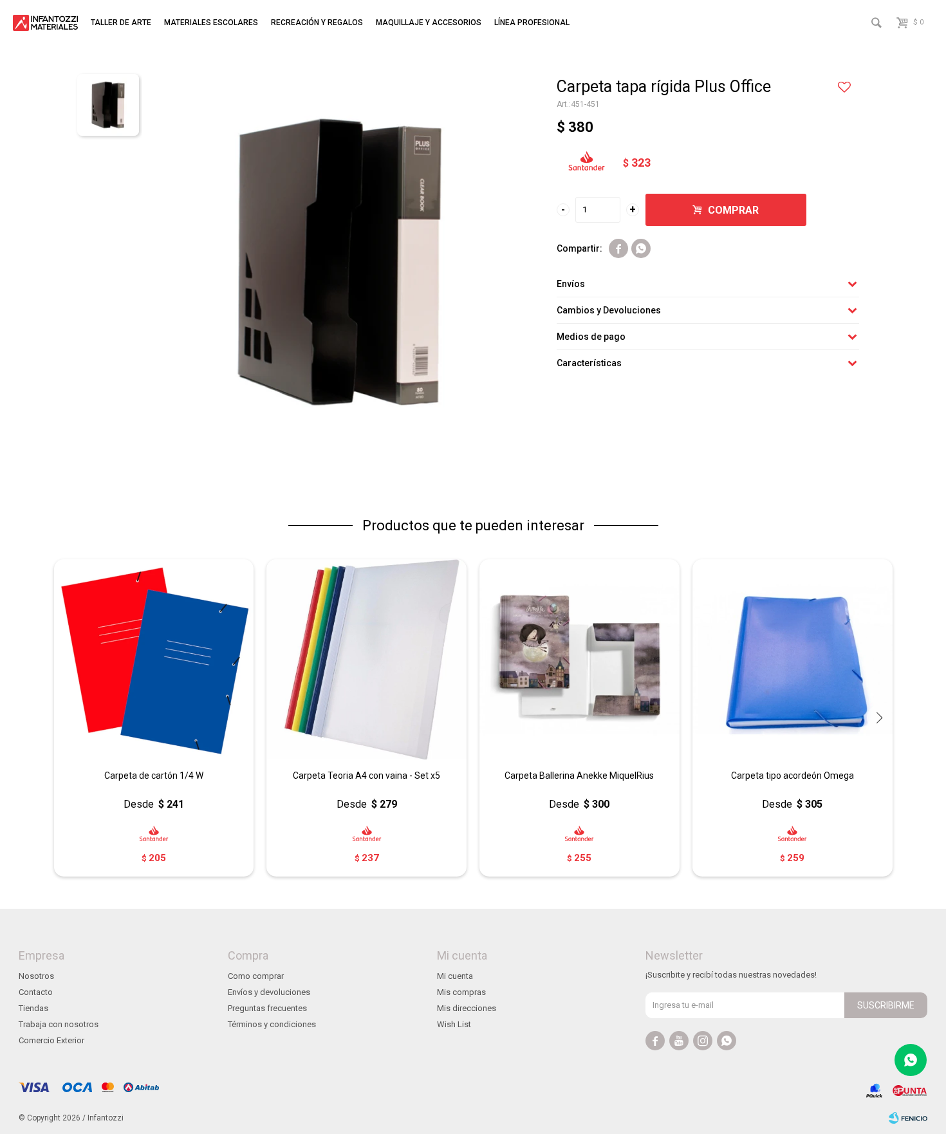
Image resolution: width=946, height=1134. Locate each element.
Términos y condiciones (272, 1024)
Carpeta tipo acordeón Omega (792, 775)
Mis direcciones (466, 1008)
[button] (880, 717)
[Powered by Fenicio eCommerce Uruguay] (908, 1118)
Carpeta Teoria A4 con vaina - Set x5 (366, 775)
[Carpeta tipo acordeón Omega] (792, 659)
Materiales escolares (211, 22)
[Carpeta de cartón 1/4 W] (154, 659)
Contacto (36, 992)
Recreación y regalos (317, 22)
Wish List (454, 1024)
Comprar (733, 210)
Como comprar (256, 976)
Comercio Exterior (51, 1040)
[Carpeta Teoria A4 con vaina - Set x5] (366, 659)
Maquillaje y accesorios (428, 22)
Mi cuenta (455, 976)
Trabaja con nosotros (58, 1024)
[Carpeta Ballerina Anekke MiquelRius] (579, 659)
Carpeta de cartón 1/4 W (153, 775)
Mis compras (461, 992)
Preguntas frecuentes (267, 1008)
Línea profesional (532, 22)
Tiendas (33, 1008)
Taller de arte (121, 22)
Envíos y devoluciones (269, 992)
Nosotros (36, 976)
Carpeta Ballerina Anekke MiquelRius (579, 775)
